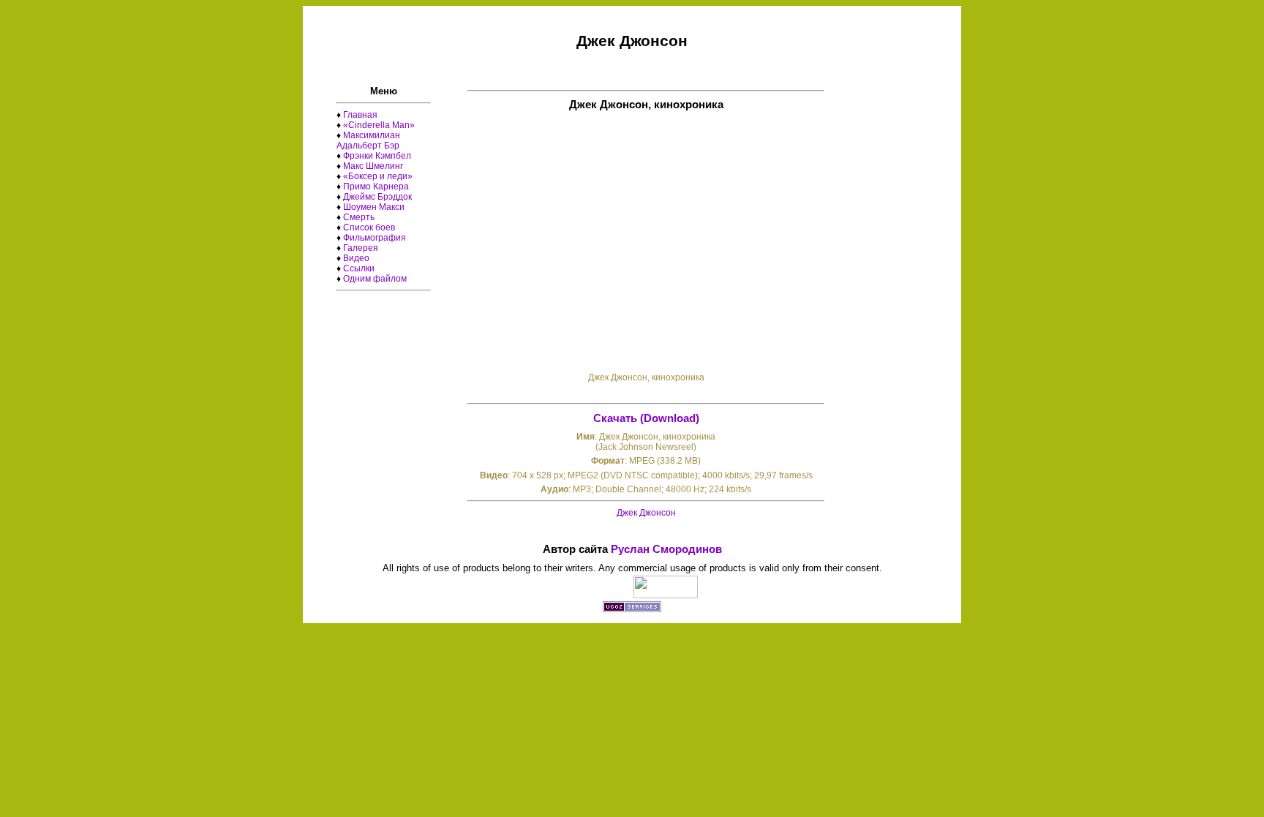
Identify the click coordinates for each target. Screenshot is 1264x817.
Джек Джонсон (646, 513)
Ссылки (359, 268)
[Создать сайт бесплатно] (632, 608)
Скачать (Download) (646, 418)
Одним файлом (375, 279)
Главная (360, 115)
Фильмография (374, 238)
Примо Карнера (376, 186)
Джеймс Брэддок (377, 197)
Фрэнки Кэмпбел (377, 156)
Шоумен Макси (374, 207)
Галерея (360, 248)
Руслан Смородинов (666, 549)
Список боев (369, 227)
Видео (356, 258)
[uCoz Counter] (665, 594)
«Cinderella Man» (379, 125)
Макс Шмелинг (373, 166)
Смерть (359, 217)
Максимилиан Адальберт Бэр (368, 140)
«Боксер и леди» (378, 176)
